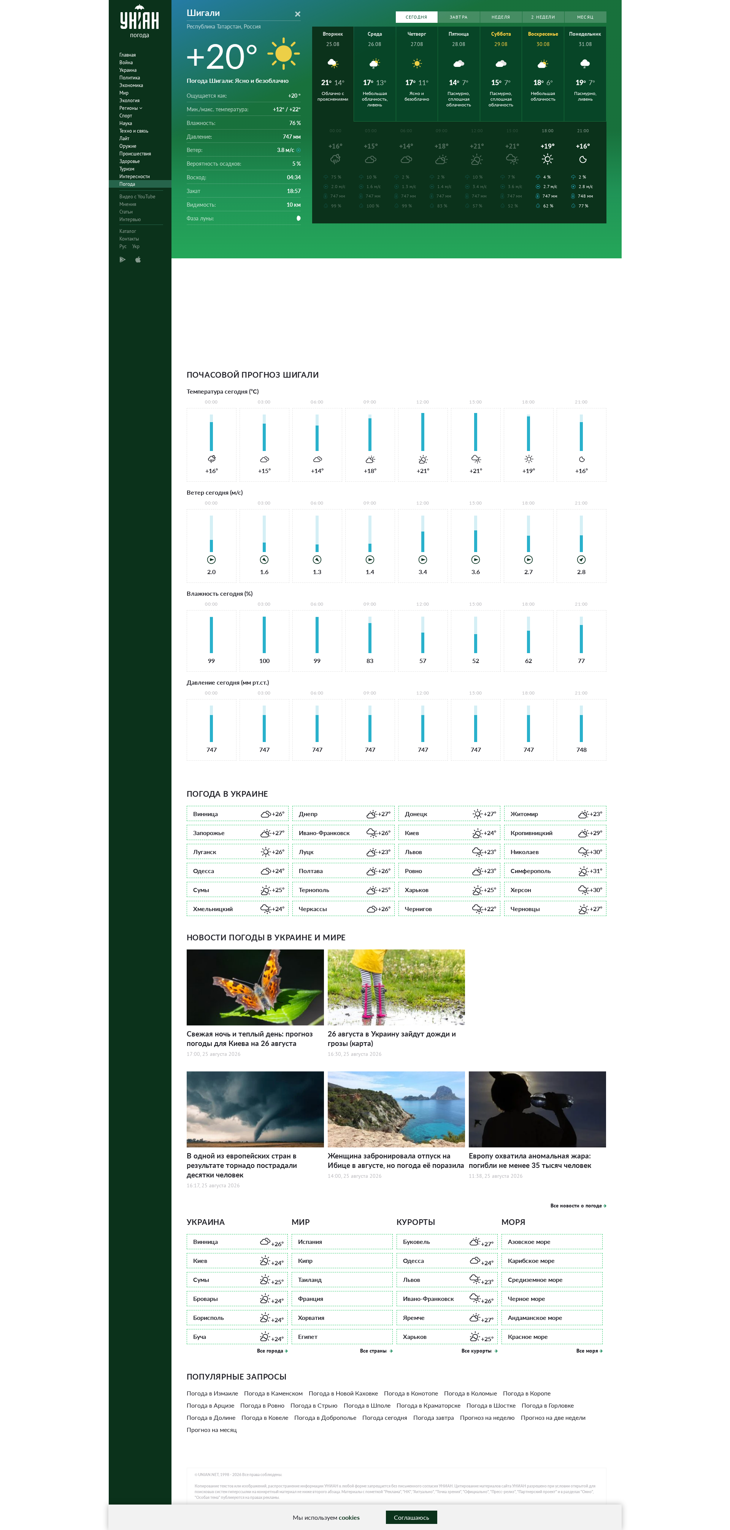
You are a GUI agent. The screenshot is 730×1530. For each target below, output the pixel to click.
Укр (136, 246)
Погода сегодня (384, 1417)
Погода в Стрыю (314, 1405)
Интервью (130, 219)
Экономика (131, 85)
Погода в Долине (211, 1417)
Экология (129, 100)
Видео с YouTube (137, 196)
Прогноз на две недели (553, 1417)
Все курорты (477, 1350)
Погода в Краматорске (428, 1405)
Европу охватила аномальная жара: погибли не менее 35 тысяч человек (530, 1160)
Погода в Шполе (367, 1405)
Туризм (126, 169)
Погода (127, 184)
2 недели (543, 17)
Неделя (501, 17)
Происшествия (135, 153)
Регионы (129, 108)
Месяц (585, 17)
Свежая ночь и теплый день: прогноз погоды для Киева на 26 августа (250, 1038)
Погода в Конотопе (411, 1393)
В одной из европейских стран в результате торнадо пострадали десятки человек (242, 1165)
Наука (125, 123)
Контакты (129, 239)
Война (126, 62)
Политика (129, 77)
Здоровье (129, 161)
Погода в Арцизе (210, 1405)
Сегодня (416, 17)
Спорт (125, 115)
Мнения (127, 204)
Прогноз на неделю (487, 1417)
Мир (124, 93)
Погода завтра (433, 1417)
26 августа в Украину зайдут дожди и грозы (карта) (392, 1038)
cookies (349, 1517)
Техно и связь (133, 131)
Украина (127, 70)
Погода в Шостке (491, 1405)
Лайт (124, 138)
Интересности (134, 176)
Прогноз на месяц (212, 1429)
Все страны (374, 1350)
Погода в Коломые (470, 1393)
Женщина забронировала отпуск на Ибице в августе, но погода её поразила (396, 1160)
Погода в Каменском (273, 1393)
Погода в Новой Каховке (343, 1393)
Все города (270, 1350)
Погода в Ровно (262, 1405)
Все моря (587, 1350)
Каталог (127, 231)
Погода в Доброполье (325, 1417)
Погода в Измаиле (212, 1393)
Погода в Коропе (527, 1393)
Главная (127, 55)
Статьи (126, 212)
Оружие (127, 146)
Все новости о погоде (576, 1205)
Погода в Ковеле (264, 1417)
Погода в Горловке (548, 1405)
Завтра (459, 17)
